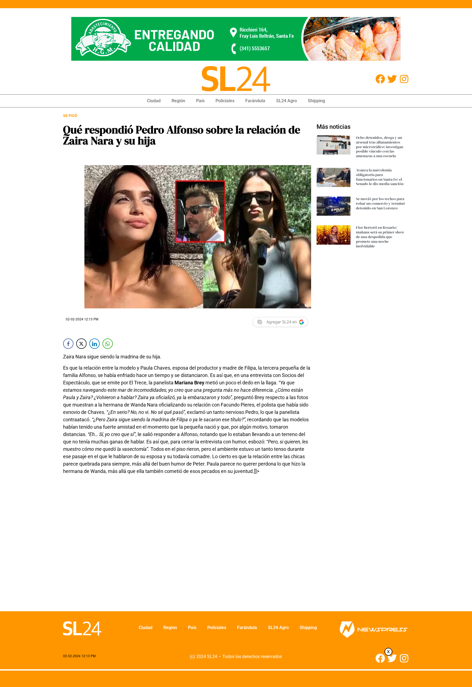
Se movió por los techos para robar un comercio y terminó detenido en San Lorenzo (380, 203)
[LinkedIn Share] (94, 343)
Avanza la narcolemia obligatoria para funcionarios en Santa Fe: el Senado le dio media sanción (379, 176)
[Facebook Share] (68, 343)
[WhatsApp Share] (107, 343)
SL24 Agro (286, 100)
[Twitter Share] (81, 343)
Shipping (316, 100)
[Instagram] (404, 79)
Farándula (255, 100)
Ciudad (154, 100)
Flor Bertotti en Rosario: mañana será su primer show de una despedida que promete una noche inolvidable (380, 237)
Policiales (225, 100)
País (200, 100)
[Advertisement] (187, 546)
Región (178, 100)
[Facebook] (380, 79)
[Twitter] (392, 79)
